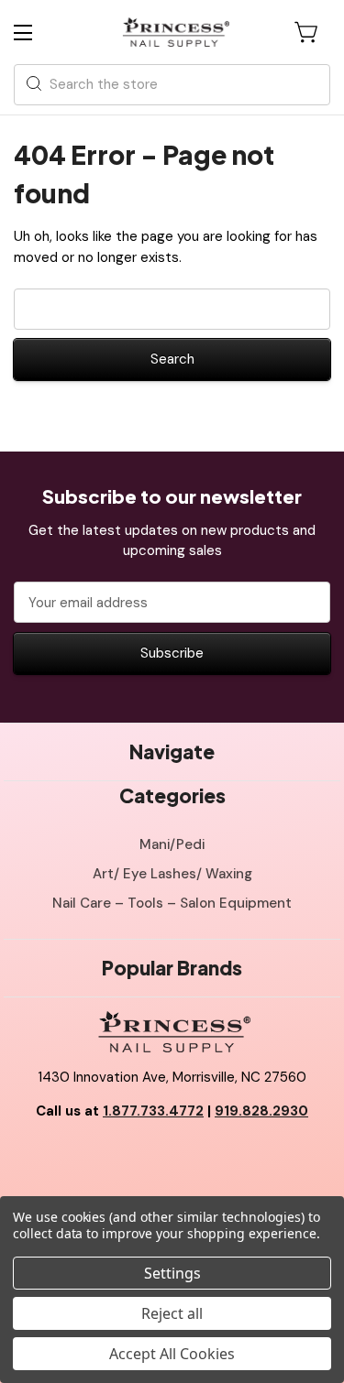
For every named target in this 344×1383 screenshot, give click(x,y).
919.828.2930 (261, 1111)
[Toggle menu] (39, 32)
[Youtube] (172, 1157)
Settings (172, 1273)
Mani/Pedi (172, 844)
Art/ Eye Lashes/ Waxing (172, 874)
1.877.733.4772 (153, 1111)
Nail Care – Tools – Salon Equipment (172, 903)
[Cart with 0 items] (307, 32)
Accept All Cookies (172, 1354)
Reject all (172, 1313)
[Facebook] (131, 1157)
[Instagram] (213, 1157)
